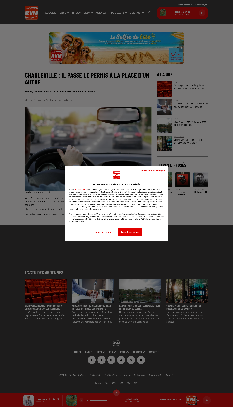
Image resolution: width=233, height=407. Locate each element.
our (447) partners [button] (81, 189)
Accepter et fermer (130, 231)
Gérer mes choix (103, 231)
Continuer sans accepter (152, 170)
